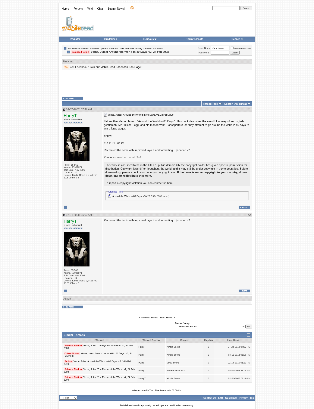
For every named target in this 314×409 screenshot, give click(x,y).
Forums (78, 8)
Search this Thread (235, 103)
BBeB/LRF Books (154, 48)
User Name (204, 48)
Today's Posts (194, 39)
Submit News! (116, 8)
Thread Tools (211, 103)
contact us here (163, 183)
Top (252, 398)
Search (236, 39)
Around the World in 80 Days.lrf (128, 196)
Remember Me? (242, 48)
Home (65, 8)
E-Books (148, 39)
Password (203, 52)
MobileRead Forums (78, 48)
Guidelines (110, 39)
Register (75, 39)
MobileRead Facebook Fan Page (120, 67)
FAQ (220, 398)
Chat (100, 8)
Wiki (90, 8)
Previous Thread (149, 317)
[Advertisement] (157, 83)
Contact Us (209, 398)
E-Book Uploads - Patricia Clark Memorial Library (116, 48)
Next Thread (166, 317)
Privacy (243, 398)
